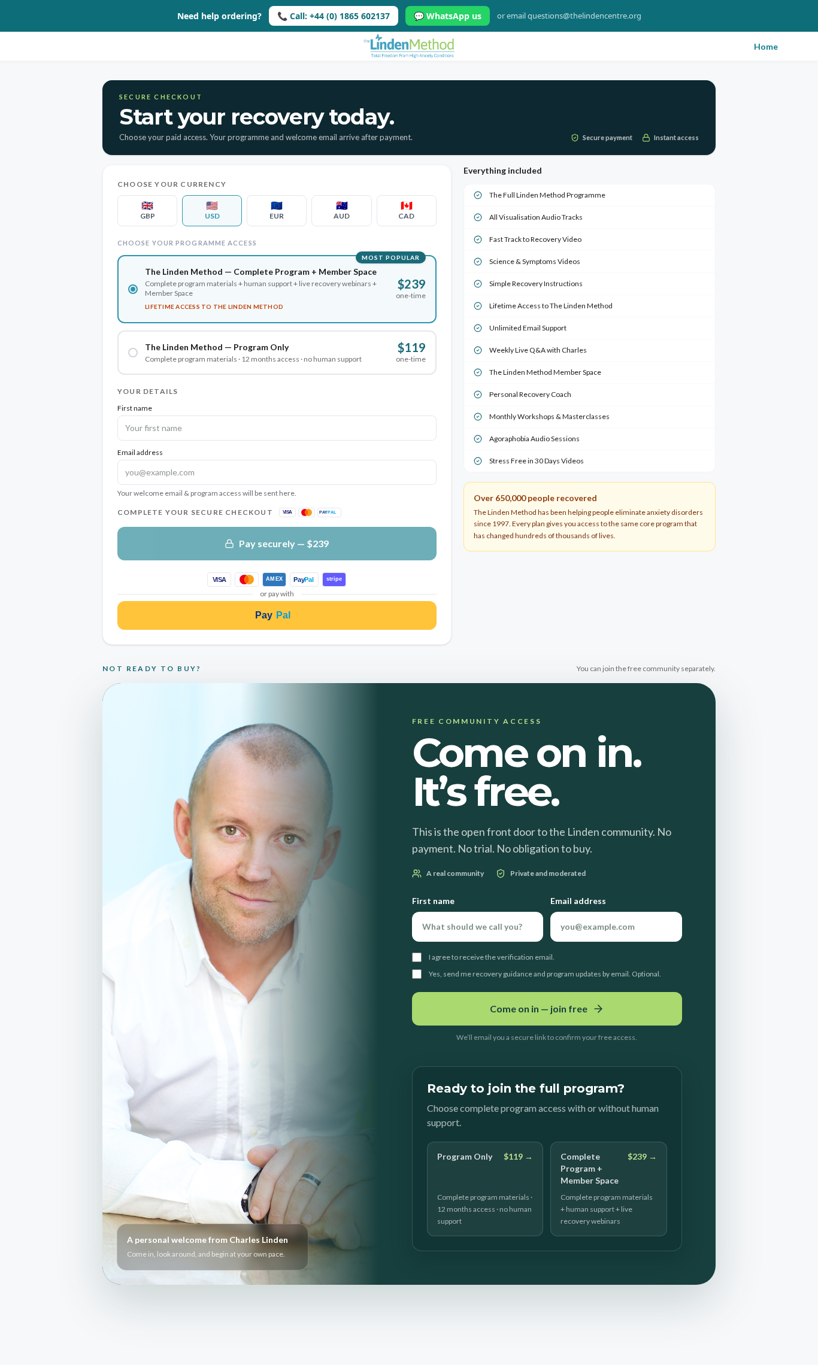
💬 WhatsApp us (447, 16)
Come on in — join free (538, 1008)
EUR (276, 209)
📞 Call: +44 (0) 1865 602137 (333, 16)
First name (134, 408)
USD (212, 209)
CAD (406, 209)
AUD (342, 209)
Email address (140, 452)
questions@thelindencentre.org (584, 15)
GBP (147, 209)
